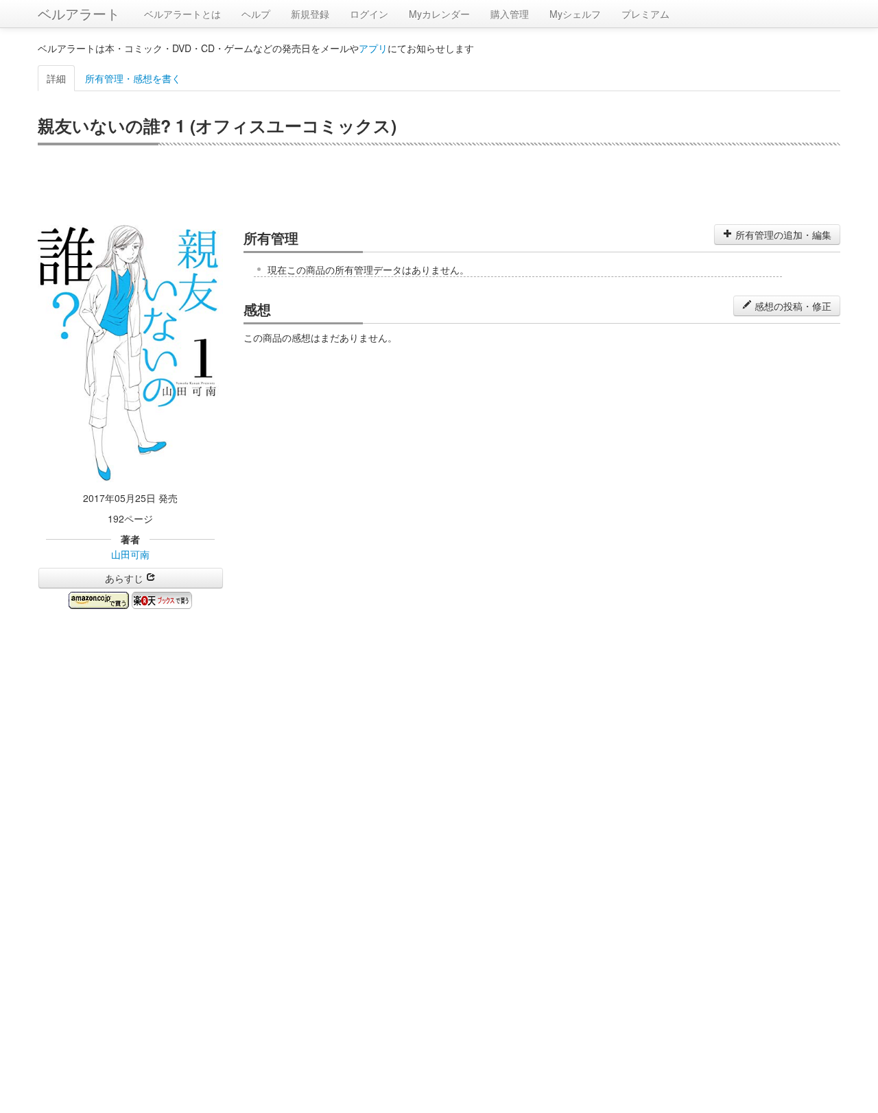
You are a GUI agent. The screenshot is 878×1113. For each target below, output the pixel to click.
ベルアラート (79, 13)
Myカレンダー (439, 14)
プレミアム (645, 14)
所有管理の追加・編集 (782, 234)
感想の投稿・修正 (791, 306)
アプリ (373, 48)
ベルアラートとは (182, 14)
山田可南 (130, 554)
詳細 (56, 78)
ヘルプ (255, 14)
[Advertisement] (439, 183)
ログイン (369, 14)
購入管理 (509, 14)
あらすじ (125, 578)
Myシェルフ (575, 14)
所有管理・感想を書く (133, 78)
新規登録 (310, 14)
